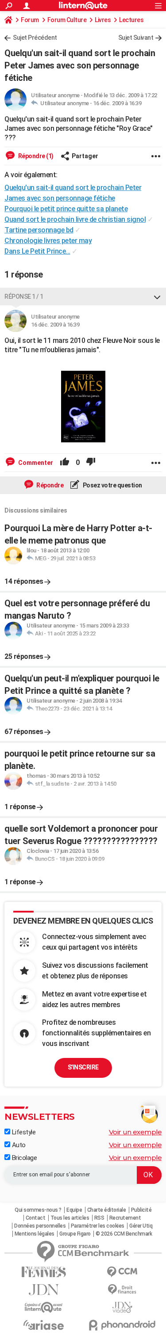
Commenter (35, 462)
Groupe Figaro (75, 1234)
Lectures (131, 19)
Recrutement (125, 1218)
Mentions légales (34, 1234)
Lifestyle (22, 1132)
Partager (85, 156)
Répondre (49, 485)
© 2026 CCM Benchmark (124, 1234)
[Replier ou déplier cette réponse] (157, 296)
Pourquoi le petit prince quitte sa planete (65, 209)
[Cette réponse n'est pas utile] (91, 463)
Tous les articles (69, 1218)
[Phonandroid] (122, 1325)
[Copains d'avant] (43, 1307)
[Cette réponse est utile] (64, 463)
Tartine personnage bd (38, 230)
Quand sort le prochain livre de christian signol (75, 219)
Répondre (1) (35, 156)
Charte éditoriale (106, 1210)
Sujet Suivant (136, 37)
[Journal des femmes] (43, 1272)
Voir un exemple (135, 1132)
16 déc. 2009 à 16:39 (117, 103)
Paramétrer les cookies (97, 1226)
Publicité (141, 1210)
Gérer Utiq (140, 1226)
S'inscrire (83, 1067)
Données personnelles (40, 1226)
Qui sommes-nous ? (38, 1210)
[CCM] (122, 1272)
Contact (36, 1218)
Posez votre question (111, 485)
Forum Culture (67, 19)
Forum (30, 19)
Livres (103, 19)
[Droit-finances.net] (122, 1289)
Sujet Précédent (35, 37)
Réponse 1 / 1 (23, 296)
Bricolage (23, 1158)
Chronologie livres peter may (48, 240)
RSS (99, 1218)
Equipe (74, 1210)
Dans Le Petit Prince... (37, 251)
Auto (18, 1145)
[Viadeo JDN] (122, 1307)
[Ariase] (43, 1325)
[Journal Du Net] (43, 1289)
